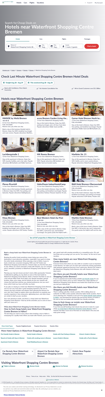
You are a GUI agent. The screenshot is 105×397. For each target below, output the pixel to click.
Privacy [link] (28, 376)
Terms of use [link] (34, 376)
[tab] (17, 39)
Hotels (19, 3)
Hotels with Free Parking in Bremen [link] (64, 334)
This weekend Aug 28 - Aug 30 (41, 83)
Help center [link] (42, 376)
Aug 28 (44, 47)
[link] (14, 366)
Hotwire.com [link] (5, 70)
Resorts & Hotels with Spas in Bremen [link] (13, 338)
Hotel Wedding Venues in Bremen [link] (37, 342)
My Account (99, 3)
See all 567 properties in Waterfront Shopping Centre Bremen (52, 238)
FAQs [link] (48, 376)
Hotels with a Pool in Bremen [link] (88, 338)
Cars (25, 3)
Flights (32, 3)
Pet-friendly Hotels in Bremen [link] (10, 334)
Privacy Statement (9, 395)
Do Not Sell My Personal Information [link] (61, 376)
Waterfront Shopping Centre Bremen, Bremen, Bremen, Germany (23, 47)
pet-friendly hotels (88, 279)
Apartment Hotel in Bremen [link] (9, 342)
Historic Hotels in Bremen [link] (87, 334)
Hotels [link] (13, 70)
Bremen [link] (25, 70)
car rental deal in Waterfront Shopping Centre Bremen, (75, 309)
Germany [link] (19, 70)
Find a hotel (91, 46)
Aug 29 (56, 47)
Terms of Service (20, 395)
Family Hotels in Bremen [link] (34, 334)
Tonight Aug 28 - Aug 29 (14, 83)
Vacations (40, 3)
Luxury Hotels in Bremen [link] (61, 338)
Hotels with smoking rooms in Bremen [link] (39, 338)
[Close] (101, 390)
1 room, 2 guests (71, 47)
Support (89, 2)
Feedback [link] (75, 376)
